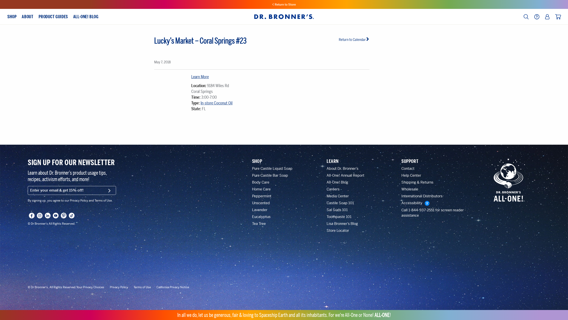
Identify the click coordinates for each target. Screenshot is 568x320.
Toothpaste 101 (339, 216)
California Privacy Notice (172, 287)
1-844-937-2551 (421, 210)
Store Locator (338, 230)
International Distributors (421, 196)
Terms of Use (142, 287)
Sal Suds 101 (337, 210)
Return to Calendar (352, 40)
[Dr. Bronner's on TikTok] (72, 216)
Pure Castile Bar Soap (270, 175)
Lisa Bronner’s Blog (342, 223)
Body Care (260, 182)
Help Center (411, 175)
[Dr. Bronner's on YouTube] (56, 216)
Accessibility (411, 203)
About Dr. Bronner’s (342, 168)
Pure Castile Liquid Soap (272, 168)
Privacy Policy (119, 287)
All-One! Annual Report (345, 175)
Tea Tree (259, 223)
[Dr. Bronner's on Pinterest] (64, 216)
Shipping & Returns (417, 182)
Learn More (200, 76)
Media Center (338, 196)
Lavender (259, 210)
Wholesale (409, 189)
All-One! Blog (337, 182)
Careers (333, 189)
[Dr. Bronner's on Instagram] (40, 216)
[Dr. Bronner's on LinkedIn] (48, 216)
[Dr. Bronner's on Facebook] (32, 216)
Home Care (261, 189)
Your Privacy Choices (90, 287)
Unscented (261, 203)
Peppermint (261, 196)
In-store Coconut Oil (217, 103)
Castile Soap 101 (340, 203)
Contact (407, 168)
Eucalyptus (261, 216)
